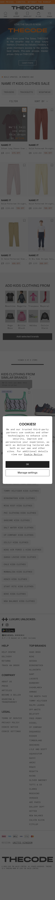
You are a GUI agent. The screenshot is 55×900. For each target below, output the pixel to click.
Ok (27, 464)
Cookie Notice (33, 454)
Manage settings (27, 472)
